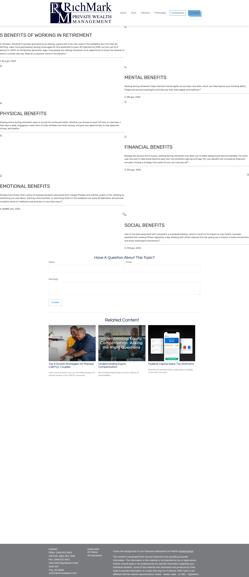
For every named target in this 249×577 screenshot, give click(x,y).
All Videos (92, 552)
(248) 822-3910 (64, 552)
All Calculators (94, 555)
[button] (123, 13)
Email (129, 262)
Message (53, 279)
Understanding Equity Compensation (112, 365)
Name (52, 262)
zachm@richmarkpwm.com (63, 573)
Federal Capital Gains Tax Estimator (171, 363)
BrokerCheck (186, 551)
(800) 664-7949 (67, 556)
